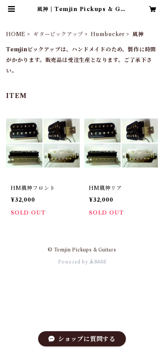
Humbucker (108, 34)
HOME (16, 34)
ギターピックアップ (58, 34)
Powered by (74, 262)
